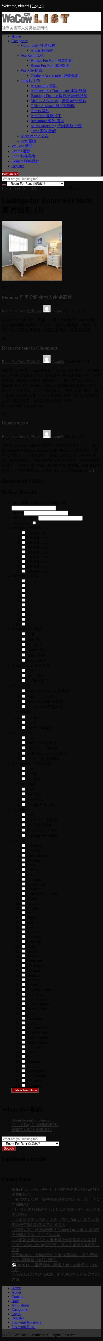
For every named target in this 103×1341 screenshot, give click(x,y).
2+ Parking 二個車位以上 (47, 753)
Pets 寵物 (28, 141)
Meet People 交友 (35, 136)
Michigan (34, 956)
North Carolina (38, 1004)
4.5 (29, 615)
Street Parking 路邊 (42, 743)
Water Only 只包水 (42, 696)
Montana (33, 975)
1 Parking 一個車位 (42, 748)
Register (17, 166)
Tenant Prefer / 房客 (26, 629)
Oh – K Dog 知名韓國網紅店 (34, 1125)
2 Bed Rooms (37, 538)
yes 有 (32, 722)
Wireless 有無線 (39, 728)
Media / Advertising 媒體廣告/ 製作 (58, 101)
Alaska (32, 865)
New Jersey (36, 994)
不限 (30, 634)
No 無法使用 (37, 681)
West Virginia (37, 1076)
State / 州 (18, 841)
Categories (19, 41)
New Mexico (37, 999)
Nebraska (34, 980)
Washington (36, 1071)
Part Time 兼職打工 (46, 116)
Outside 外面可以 (41, 805)
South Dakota (37, 1042)
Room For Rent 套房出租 (51, 65)
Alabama (33, 860)
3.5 (29, 605)
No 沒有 (33, 717)
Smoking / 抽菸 (23, 784)
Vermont (33, 1061)
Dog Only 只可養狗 (42, 830)
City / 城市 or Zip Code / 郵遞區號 (38, 503)
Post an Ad (10, 174)
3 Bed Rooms (37, 543)
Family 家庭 (36, 660)
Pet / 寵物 (19, 810)
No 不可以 (35, 799)
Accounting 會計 (44, 86)
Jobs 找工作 (30, 81)
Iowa (30, 927)
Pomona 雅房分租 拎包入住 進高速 (37, 297)
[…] (91, 470)
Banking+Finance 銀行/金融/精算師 (59, 96)
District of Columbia (42, 894)
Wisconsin (34, 1081)
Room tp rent (15, 422)
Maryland (34, 951)
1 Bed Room (36, 533)
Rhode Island (37, 1033)
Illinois (32, 918)
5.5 (29, 624)
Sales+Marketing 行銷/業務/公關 (56, 126)
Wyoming (34, 1085)
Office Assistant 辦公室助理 (53, 106)
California (34, 846)
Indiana (32, 923)
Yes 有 (32, 774)
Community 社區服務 (38, 45)
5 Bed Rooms (37, 552)
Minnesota (35, 961)
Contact (17, 1297)
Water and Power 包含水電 (48, 691)
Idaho (31, 913)
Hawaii (32, 908)
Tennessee (34, 1047)
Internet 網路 (21, 712)
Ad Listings (20, 1305)
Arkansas (34, 875)
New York (34, 851)
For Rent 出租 (32, 55)
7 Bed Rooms (37, 562)
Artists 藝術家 (42, 50)
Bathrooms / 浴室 (25, 576)
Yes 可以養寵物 (39, 825)
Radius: (17, 513)
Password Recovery (26, 1322)
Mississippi (35, 966)
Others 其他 (40, 111)
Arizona (33, 870)
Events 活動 (20, 151)
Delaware (34, 889)
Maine (31, 946)
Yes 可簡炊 (36, 675)
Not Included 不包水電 (45, 707)
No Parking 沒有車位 (44, 759)
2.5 (29, 595)
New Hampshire (39, 990)
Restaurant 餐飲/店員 (47, 121)
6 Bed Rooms (37, 557)
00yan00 (57, 362)
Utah (30, 1057)
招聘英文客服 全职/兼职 (31, 1130)
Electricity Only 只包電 (45, 702)
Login (36, 6)
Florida (32, 899)
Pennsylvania (37, 1028)
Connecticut (36, 884)
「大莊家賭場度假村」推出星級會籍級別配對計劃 (53, 1240)
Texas (31, 1052)
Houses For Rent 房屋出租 (53, 60)
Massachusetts (37, 855)
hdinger (56, 311)
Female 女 (35, 645)
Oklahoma (35, 1018)
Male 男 (33, 639)
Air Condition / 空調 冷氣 (31, 764)
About (16, 1292)
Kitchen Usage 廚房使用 (30, 665)
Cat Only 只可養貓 (42, 836)
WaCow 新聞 (22, 146)
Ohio (30, 1014)
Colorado (34, 879)
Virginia (33, 1066)
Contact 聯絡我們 (25, 161)
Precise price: (21, 523)
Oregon (32, 1023)
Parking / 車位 (22, 733)
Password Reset (23, 1327)
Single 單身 (36, 655)
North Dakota (37, 1009)
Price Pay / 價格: (24, 518)
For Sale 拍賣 (31, 71)
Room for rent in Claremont (29, 348)
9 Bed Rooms (37, 571)
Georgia (33, 903)
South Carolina (38, 1038)
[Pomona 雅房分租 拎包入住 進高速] (32, 279)
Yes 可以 (34, 794)
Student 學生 (37, 650)
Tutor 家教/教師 (43, 131)
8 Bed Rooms (37, 566)
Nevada (33, 985)
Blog (15, 1301)
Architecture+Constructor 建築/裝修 (58, 91)
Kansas (32, 932)
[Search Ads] (4, 184)
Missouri (33, 970)
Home (16, 37)
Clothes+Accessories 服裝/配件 (55, 76)
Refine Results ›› (25, 1090)
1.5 (29, 586)
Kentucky (34, 937)
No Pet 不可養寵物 (42, 820)
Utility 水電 (20, 686)
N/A (30, 671)
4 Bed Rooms (37, 547)
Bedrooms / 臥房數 (26, 528)
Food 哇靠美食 (23, 156)
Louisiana (34, 942)
